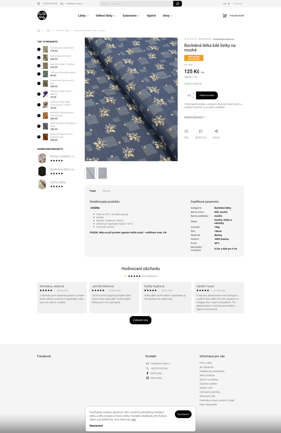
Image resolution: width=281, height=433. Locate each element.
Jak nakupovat (207, 367)
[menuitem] (83, 15)
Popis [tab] (93, 190)
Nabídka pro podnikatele (212, 371)
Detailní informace (193, 116)
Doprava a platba (208, 383)
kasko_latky (156, 377)
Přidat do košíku (206, 95)
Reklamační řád (207, 396)
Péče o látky (206, 362)
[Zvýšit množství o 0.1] (193, 93)
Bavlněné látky (222, 207)
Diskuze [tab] (107, 190)
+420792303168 (158, 368)
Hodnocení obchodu (140, 268)
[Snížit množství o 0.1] (193, 97)
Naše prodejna (207, 375)
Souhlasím (183, 414)
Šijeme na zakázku (209, 379)
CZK (225, 3)
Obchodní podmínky (210, 391)
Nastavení (96, 425)
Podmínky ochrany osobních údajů (217, 400)
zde (134, 419)
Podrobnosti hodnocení (223, 39)
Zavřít (204, 127)
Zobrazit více (140, 320)
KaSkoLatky (156, 373)
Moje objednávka (208, 404)
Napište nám (206, 387)
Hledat (177, 4)
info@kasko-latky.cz (160, 363)
